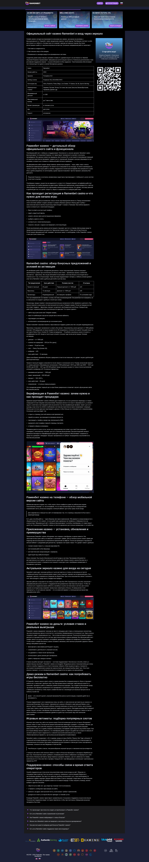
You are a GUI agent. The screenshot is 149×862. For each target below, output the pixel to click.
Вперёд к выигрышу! (109, 56)
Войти (100, 3)
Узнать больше (82, 26)
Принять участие (114, 26)
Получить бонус (49, 26)
